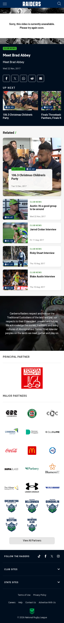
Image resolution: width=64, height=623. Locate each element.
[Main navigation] (5, 4)
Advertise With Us (47, 602)
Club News (10, 48)
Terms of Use (24, 594)
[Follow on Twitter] (51, 556)
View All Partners (32, 540)
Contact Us (30, 602)
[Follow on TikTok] (39, 556)
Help (20, 602)
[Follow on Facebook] (45, 556)
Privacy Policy (39, 594)
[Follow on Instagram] (58, 556)
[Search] (59, 4)
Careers (11, 602)
